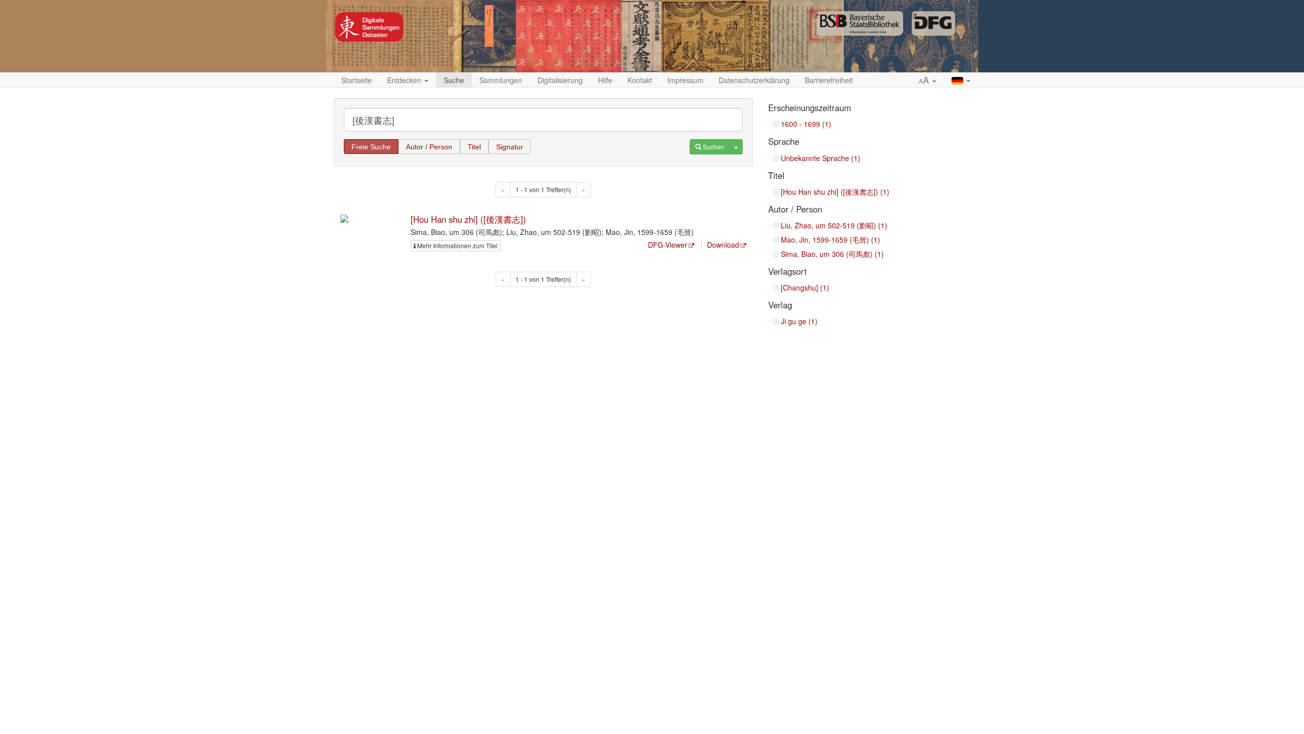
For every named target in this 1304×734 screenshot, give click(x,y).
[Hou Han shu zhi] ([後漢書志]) (468, 219)
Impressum (685, 80)
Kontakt (640, 80)
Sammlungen (500, 80)
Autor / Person (429, 147)
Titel (474, 147)
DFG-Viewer (667, 245)
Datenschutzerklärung (754, 80)
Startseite (356, 80)
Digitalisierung (560, 80)
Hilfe (605, 80)
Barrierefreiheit (829, 80)
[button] (927, 80)
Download (723, 245)
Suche (454, 80)
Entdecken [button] (405, 80)
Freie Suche (371, 147)
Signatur (509, 147)
